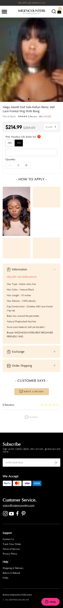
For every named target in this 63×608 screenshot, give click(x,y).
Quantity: (11, 159)
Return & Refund (11, 573)
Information (19, 269)
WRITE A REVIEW (33, 391)
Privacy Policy (10, 553)
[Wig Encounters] (31, 12)
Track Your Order (12, 544)
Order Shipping (21, 365)
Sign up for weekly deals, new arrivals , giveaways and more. (31, 450)
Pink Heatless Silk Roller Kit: (21, 136)
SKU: (45, 116)
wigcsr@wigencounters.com (18, 505)
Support (7, 533)
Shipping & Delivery (13, 568)
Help (5, 561)
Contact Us (8, 539)
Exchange (17, 351)
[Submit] (55, 462)
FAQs (5, 577)
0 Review (32, 116)
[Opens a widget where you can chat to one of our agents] (50, 602)
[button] (58, 59)
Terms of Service (11, 549)
